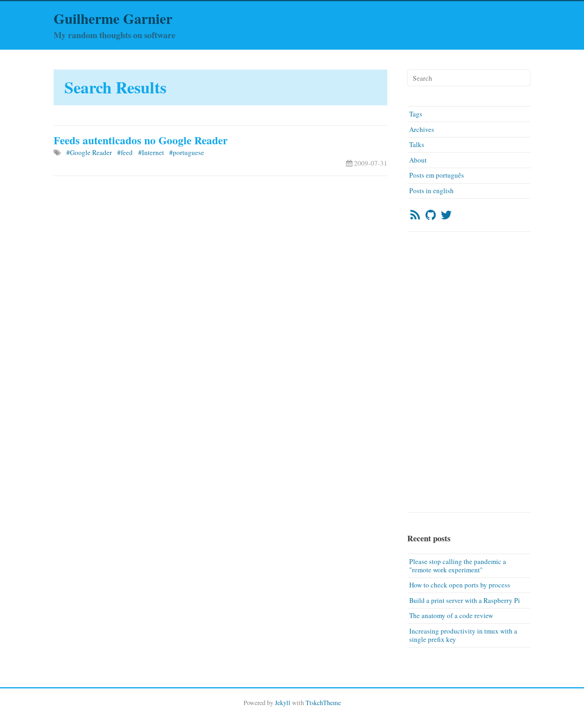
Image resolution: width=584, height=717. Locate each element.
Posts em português (436, 175)
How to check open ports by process (459, 584)
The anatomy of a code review (451, 615)
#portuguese (186, 152)
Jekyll (282, 702)
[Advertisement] (220, 214)
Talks (416, 144)
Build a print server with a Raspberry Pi (464, 600)
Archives (421, 129)
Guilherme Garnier (113, 18)
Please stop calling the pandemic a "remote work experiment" (457, 565)
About (418, 160)
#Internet (151, 152)
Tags (415, 113)
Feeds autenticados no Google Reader (141, 140)
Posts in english (431, 190)
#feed (125, 152)
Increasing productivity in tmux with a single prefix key (463, 635)
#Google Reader (89, 152)
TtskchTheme (323, 702)
